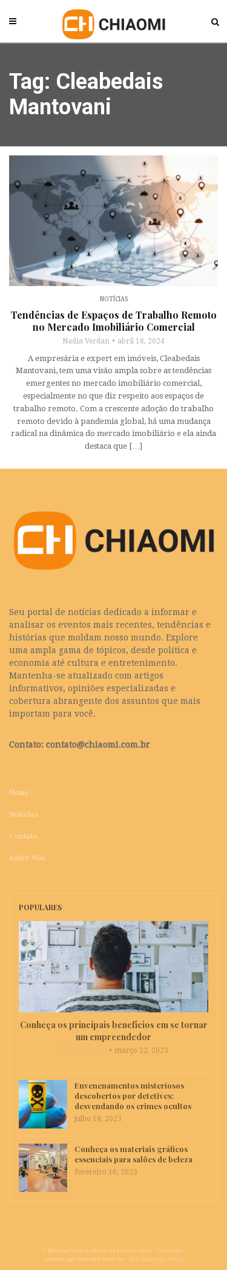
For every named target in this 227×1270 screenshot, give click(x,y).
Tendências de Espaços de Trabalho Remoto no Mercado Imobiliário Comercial (114, 321)
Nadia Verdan (86, 341)
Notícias (114, 299)
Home (19, 792)
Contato (23, 836)
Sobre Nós (27, 857)
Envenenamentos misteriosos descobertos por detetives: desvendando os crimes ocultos (132, 1095)
